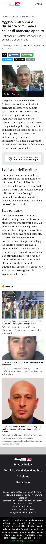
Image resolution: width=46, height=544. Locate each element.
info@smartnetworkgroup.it (23, 512)
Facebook (15, 55)
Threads (21, 59)
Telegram (8, 59)
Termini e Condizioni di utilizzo (23, 470)
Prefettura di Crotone (14, 185)
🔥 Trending (7, 286)
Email (32, 59)
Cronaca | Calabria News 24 (23, 16)
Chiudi (31, 540)
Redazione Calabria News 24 (15, 45)
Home (5, 16)
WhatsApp (28, 55)
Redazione (23, 482)
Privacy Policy (23, 464)
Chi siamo (23, 476)
